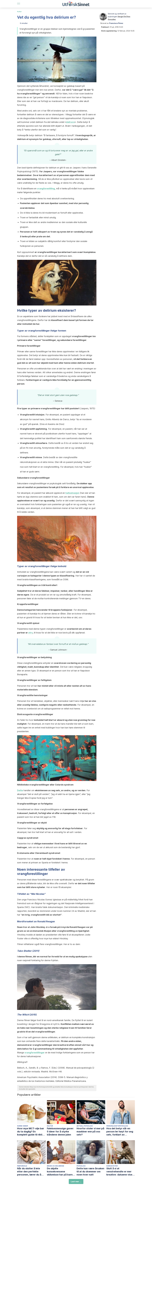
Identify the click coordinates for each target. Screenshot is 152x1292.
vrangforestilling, (46, 188)
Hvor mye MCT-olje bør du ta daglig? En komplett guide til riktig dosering (30, 1131)
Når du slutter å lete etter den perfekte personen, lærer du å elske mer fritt (29, 1171)
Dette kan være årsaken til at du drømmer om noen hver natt (90, 1171)
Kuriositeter (112, 1166)
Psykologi (81, 1166)
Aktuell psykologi (85, 1126)
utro (30, 632)
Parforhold (22, 1166)
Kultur (19, 11)
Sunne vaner (22, 1126)
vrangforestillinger (35, 1052)
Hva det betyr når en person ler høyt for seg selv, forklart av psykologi (119, 1131)
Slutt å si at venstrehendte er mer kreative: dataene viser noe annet (119, 1171)
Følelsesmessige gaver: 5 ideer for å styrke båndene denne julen (60, 1131)
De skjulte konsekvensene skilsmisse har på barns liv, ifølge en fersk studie (61, 1171)
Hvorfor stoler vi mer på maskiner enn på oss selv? (90, 1131)
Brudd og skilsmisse (55, 1166)
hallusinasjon (72, 493)
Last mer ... (76, 1181)
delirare (70, 122)
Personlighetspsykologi (117, 1126)
